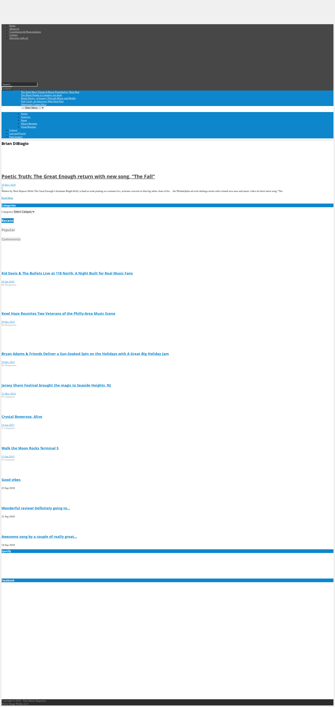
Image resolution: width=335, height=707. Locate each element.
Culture (13, 130)
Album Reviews (29, 123)
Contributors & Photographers (25, 31)
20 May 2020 (9, 184)
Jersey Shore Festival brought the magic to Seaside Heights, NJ (56, 385)
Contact (13, 34)
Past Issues (16, 136)
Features (25, 117)
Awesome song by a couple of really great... (39, 536)
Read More (7, 198)
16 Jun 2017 (8, 425)
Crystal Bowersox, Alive (22, 416)
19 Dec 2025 (8, 362)
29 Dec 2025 (8, 321)
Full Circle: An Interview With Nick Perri (42, 101)
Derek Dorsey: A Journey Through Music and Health (48, 98)
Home (12, 25)
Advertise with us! (18, 38)
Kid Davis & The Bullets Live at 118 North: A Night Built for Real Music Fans (67, 273)
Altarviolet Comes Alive (33, 104)
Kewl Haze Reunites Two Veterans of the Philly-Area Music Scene (58, 313)
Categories (7, 211)
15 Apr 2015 (8, 456)
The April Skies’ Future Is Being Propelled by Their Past (50, 92)
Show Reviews (28, 126)
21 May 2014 (9, 393)
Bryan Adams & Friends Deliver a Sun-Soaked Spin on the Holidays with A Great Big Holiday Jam (85, 353)
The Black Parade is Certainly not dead (41, 95)
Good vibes (11, 479)
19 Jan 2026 (8, 281)
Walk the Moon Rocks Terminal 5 (30, 448)
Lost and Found (17, 133)
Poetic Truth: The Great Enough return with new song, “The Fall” (78, 176)
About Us (14, 28)
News (24, 120)
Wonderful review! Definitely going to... (36, 508)
